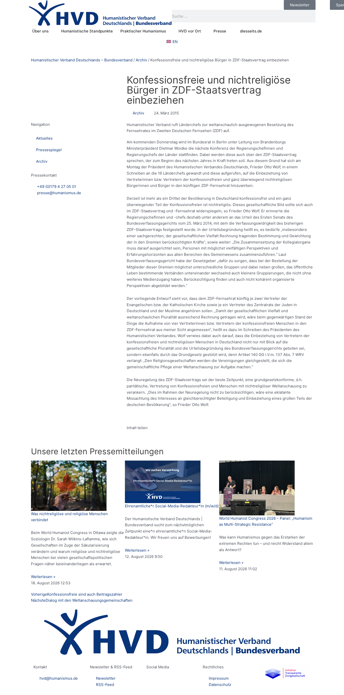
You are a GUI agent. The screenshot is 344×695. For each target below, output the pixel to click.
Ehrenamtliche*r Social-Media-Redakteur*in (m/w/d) (172, 506)
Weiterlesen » (43, 576)
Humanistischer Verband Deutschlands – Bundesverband (81, 60)
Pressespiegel (49, 149)
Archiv (141, 60)
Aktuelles (44, 138)
